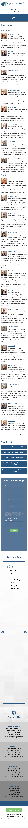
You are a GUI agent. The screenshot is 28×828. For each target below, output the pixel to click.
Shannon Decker (13, 232)
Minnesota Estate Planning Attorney (14, 452)
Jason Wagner (12, 141)
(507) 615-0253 (15, 772)
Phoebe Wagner (12, 404)
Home (15, 9)
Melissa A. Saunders (14, 90)
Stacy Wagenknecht (14, 384)
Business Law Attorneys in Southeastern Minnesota (14, 470)
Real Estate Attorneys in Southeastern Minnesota (14, 463)
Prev (2, 632)
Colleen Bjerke (12, 179)
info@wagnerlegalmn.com (15, 737)
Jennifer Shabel (12, 107)
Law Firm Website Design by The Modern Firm (14, 819)
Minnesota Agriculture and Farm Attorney (14, 447)
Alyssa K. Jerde (12, 51)
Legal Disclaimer (9, 816)
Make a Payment (14, 810)
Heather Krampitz (13, 326)
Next (25, 632)
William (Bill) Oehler (13, 70)
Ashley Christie (12, 196)
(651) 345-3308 (15, 792)
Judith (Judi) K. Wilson (14, 158)
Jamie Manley (12, 346)
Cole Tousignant (13, 124)
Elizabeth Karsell (13, 309)
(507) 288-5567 (15, 11)
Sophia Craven (12, 213)
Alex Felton (11, 271)
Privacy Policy (19, 816)
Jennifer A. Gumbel (13, 34)
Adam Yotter (11, 421)
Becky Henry (11, 290)
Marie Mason (11, 365)
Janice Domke (12, 252)
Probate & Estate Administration (14, 457)
